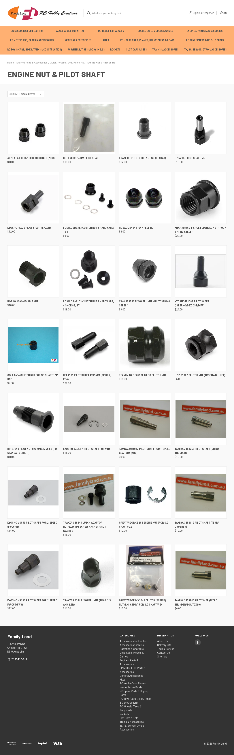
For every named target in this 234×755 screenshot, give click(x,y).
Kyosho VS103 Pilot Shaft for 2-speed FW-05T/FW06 (32, 602)
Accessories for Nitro (70, 30)
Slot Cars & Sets (136, 49)
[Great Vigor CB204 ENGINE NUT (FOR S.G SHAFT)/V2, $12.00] (145, 492)
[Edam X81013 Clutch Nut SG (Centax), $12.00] (145, 128)
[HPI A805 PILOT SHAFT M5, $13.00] (201, 128)
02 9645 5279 (19, 659)
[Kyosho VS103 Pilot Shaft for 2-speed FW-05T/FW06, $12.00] (33, 570)
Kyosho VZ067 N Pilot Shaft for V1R (86, 449)
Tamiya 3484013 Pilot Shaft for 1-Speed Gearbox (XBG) (144, 451)
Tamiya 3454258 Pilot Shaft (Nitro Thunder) (197, 451)
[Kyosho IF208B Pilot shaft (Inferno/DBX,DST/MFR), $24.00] (201, 271)
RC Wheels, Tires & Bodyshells (86, 49)
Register (209, 13)
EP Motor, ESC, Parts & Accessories (32, 40)
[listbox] (31, 94)
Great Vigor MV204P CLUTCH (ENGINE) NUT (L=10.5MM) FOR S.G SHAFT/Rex (142, 602)
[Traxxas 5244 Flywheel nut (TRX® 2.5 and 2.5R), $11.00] (89, 570)
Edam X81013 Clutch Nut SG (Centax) (142, 158)
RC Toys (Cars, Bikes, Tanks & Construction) (34, 49)
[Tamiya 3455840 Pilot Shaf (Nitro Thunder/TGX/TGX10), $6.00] (201, 570)
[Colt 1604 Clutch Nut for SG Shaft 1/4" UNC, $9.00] (33, 345)
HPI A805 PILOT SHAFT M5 (190, 158)
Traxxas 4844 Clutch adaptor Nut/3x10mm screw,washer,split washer (84, 527)
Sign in (197, 13)
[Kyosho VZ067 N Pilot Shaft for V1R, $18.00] (89, 419)
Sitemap (162, 656)
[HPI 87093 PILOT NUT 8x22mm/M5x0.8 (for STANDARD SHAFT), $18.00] (33, 419)
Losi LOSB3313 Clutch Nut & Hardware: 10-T (88, 230)
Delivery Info (164, 645)
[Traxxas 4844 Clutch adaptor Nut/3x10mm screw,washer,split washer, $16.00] (89, 492)
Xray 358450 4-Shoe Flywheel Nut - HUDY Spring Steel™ (200, 230)
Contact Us (163, 652)
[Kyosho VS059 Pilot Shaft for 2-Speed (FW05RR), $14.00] (33, 492)
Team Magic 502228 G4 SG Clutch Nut (142, 375)
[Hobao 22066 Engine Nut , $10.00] (33, 271)
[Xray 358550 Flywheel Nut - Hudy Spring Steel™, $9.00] (145, 271)
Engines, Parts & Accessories (205, 30)
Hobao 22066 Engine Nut (22, 301)
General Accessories (78, 40)
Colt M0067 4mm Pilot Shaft (81, 158)
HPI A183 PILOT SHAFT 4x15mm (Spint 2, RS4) (87, 377)
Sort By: (14, 94)
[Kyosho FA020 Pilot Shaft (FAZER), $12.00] (33, 197)
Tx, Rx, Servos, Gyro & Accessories (205, 49)
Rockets (115, 49)
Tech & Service (165, 648)
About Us (162, 641)
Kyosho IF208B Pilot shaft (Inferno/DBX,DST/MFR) (192, 303)
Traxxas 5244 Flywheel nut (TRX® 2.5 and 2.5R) (87, 602)
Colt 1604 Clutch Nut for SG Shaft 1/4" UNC (32, 377)
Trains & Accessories (165, 49)
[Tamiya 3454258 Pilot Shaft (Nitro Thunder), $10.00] (201, 419)
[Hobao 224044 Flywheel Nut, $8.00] (145, 197)
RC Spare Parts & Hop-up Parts (205, 40)
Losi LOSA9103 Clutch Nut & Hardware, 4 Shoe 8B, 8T (88, 303)
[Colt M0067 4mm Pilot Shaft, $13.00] (89, 128)
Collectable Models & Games (155, 30)
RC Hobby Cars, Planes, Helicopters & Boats (147, 40)
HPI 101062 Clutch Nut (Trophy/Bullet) (200, 375)
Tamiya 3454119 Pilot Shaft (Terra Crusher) (197, 525)
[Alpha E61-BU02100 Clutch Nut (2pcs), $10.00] (33, 128)
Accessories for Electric (27, 30)
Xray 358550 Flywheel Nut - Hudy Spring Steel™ (144, 303)
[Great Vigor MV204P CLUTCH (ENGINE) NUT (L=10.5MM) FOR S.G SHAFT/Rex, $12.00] (145, 570)
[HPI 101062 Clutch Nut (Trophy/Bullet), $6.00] (201, 345)
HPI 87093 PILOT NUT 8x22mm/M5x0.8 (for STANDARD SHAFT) (32, 451)
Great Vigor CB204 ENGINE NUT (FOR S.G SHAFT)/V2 (143, 525)
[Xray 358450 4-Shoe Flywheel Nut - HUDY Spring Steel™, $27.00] (201, 197)
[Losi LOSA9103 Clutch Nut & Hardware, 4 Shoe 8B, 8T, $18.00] (89, 271)
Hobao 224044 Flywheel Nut (137, 227)
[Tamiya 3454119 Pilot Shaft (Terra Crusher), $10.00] (201, 492)
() (225, 13)
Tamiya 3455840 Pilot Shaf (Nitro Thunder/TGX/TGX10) (196, 602)
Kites (106, 40)
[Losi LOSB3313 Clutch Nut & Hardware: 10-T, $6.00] (89, 197)
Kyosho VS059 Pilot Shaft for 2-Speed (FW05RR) (32, 525)
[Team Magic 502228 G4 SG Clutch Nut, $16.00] (145, 345)
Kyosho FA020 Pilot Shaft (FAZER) (29, 227)
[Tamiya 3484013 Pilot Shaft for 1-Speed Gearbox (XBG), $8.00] (145, 419)
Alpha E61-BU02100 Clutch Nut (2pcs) (31, 158)
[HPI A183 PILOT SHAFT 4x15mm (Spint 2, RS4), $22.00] (89, 345)
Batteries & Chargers (110, 30)
